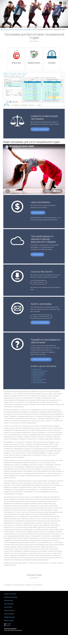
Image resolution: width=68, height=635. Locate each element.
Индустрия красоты (38, 375)
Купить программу (9, 613)
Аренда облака (37, 254)
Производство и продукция (40, 370)
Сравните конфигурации (40, 129)
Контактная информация (40, 322)
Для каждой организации (39, 382)
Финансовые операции (39, 372)
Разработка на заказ (9, 617)
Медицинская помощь (39, 374)
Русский (7, 625)
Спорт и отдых (36, 377)
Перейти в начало (9, 620)
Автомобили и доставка (39, 379)
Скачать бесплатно (38, 282)
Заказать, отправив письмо (41, 316)
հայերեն (8, 623)
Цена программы (38, 212)
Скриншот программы (10, 593)
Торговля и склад (37, 369)
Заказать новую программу (41, 359)
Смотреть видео (8, 600)
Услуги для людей (37, 380)
